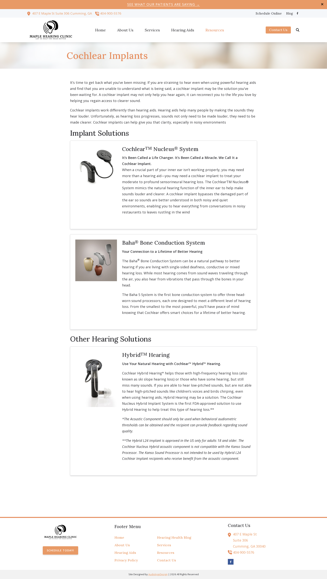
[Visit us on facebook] (297, 13)
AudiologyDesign (158, 574)
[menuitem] (269, 13)
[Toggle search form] (297, 30)
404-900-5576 (110, 13)
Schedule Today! (60, 550)
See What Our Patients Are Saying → (163, 4)
